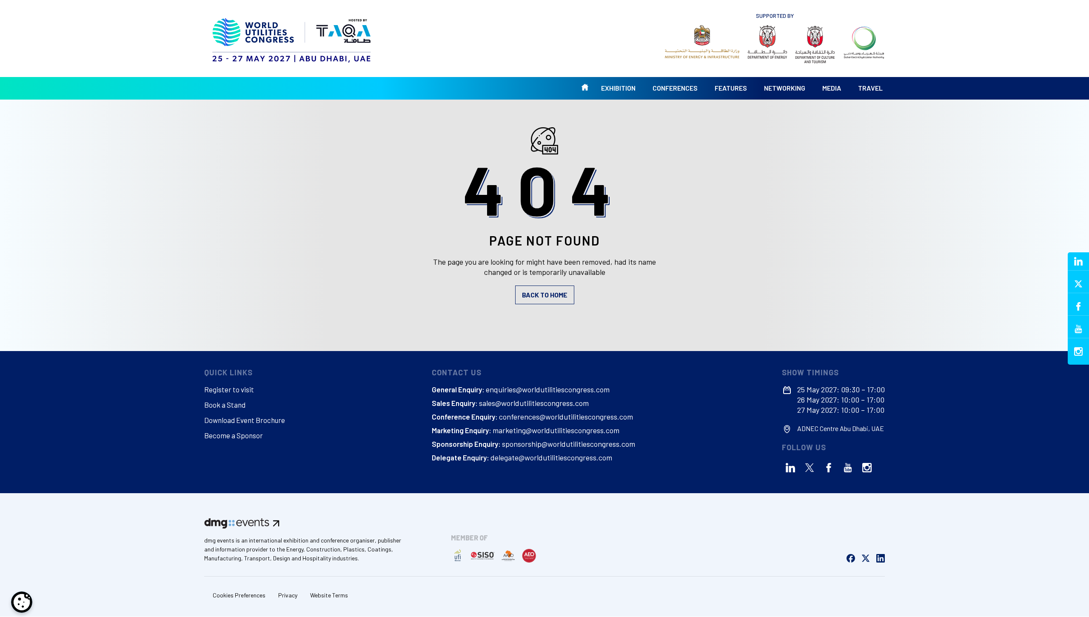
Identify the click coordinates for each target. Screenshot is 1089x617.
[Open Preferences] (21, 602)
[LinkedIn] (790, 467)
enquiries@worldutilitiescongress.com (548, 389)
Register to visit (229, 389)
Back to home (544, 295)
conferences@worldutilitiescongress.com (566, 416)
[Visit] (702, 41)
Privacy (287, 595)
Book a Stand (224, 404)
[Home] (292, 38)
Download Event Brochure (244, 420)
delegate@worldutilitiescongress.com (551, 457)
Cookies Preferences (239, 595)
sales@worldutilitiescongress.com (534, 403)
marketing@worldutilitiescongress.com (556, 430)
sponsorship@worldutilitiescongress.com (568, 443)
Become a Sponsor (233, 435)
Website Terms (329, 595)
